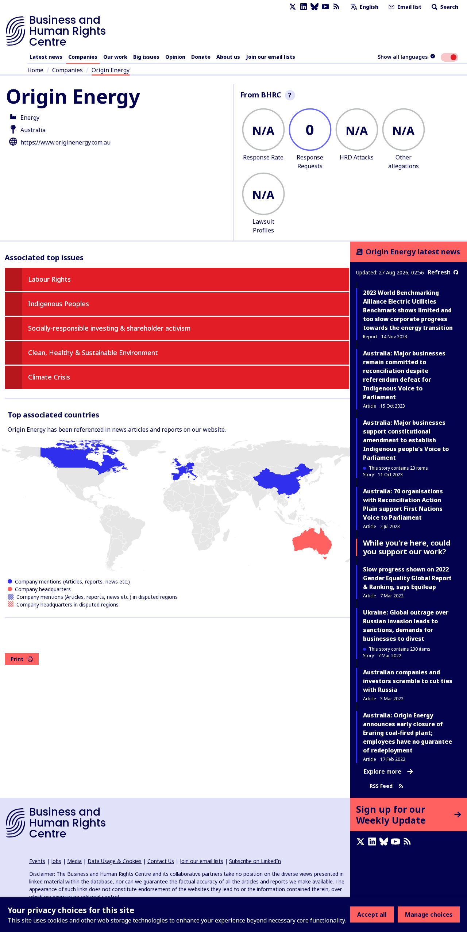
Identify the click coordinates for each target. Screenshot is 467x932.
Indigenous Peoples (58, 303)
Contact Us (160, 861)
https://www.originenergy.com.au (65, 142)
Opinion (175, 56)
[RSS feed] (336, 7)
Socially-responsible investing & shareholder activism (109, 328)
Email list (408, 6)
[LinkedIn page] (303, 7)
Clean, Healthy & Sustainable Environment (93, 352)
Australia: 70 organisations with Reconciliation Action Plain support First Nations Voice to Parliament (403, 504)
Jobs (56, 861)
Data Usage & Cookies (115, 861)
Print (17, 658)
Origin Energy (111, 70)
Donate (201, 56)
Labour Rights (49, 279)
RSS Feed (381, 785)
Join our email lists (270, 56)
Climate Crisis (49, 377)
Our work (115, 56)
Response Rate (263, 157)
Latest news (46, 56)
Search (448, 6)
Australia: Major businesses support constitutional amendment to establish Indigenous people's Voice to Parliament (406, 440)
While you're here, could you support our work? (407, 547)
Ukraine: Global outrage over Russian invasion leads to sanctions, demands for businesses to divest (405, 625)
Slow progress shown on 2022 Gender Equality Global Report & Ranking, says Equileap (407, 578)
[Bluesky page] (314, 7)
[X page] (292, 7)
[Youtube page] (325, 7)
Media (74, 861)
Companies (82, 56)
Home (35, 70)
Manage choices (428, 914)
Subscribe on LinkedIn (255, 861)
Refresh (439, 272)
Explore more (382, 771)
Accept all (372, 914)
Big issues (146, 56)
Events (37, 861)
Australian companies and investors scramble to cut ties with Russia (407, 681)
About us (228, 56)
